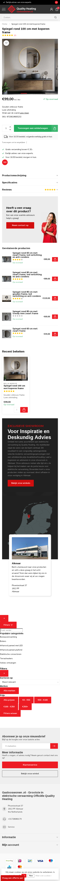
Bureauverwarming (8, 637)
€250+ (25, 706)
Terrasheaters (6, 658)
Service (11, 827)
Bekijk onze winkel (30, 773)
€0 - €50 (26, 700)
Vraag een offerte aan (12, 878)
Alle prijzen (9, 700)
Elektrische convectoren (10, 654)
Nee (31, 875)
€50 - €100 (43, 700)
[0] (57, 9)
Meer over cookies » (43, 875)
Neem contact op (20, 225)
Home (4, 24)
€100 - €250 (9, 706)
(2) (15, 35)
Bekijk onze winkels (20, 483)
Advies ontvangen (8, 662)
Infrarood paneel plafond (11, 650)
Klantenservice (30, 765)
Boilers (3, 641)
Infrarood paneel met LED (11, 645)
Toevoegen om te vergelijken (13, 142)
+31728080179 (14, 819)
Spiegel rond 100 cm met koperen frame (28, 24)
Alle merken (9, 690)
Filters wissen (10, 713)
